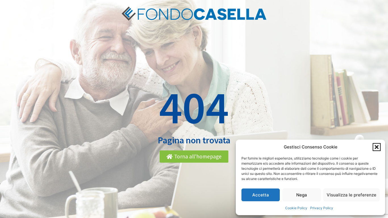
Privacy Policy (321, 208)
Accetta (260, 195)
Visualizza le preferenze (351, 195)
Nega (301, 195)
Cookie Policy (296, 208)
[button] (376, 147)
